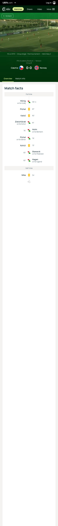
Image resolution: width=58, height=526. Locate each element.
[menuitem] (18, 9)
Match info (20, 78)
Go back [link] (9, 16)
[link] (18, 9)
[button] (50, 9)
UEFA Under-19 (6, 9)
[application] (29, 35)
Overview (8, 78)
